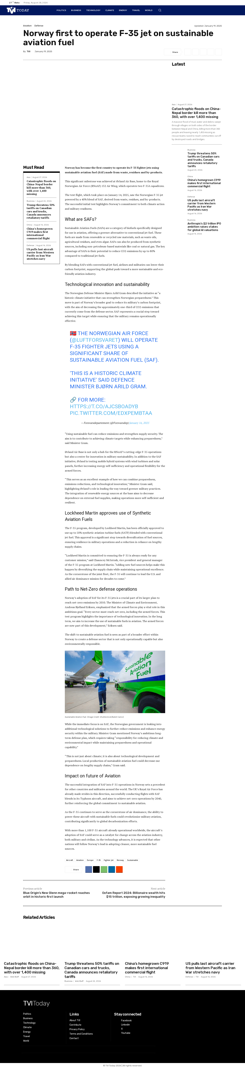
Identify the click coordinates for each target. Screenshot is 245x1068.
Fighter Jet (109, 860)
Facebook (126, 1020)
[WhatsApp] (203, 52)
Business (30, 201)
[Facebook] (219, 2)
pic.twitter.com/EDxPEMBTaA (111, 413)
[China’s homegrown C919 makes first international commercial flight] (178, 182)
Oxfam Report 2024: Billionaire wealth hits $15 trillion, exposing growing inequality (133, 895)
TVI (28, 51)
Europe (90, 860)
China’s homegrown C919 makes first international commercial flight (40, 233)
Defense (38, 26)
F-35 (98, 860)
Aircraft (69, 860)
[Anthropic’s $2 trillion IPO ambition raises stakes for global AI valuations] (178, 225)
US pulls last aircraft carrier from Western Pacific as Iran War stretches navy (40, 254)
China (29, 225)
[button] (159, 10)
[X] (230, 2)
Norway (120, 860)
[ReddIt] (218, 52)
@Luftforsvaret (95, 340)
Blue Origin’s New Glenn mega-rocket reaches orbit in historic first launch (56, 895)
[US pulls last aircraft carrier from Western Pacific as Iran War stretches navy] (178, 202)
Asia (28, 177)
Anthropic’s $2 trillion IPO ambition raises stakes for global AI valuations (204, 226)
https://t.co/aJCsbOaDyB (104, 406)
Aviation (27, 26)
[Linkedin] (225, 2)
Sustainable (132, 860)
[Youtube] (235, 2)
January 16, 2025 (139, 423)
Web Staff (14, 977)
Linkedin (125, 1024)
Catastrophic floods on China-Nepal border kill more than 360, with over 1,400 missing (41, 187)
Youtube (125, 1033)
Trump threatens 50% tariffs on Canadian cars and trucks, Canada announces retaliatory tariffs (41, 211)
